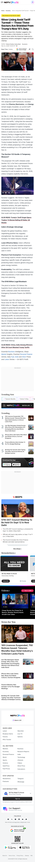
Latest (7, 359)
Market (3, 354)
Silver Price (21, 766)
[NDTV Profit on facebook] (8, 819)
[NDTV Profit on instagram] (15, 819)
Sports (5, 760)
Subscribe (5, 581)
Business (11, 352)
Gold (16, 357)
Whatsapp (21, 782)
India (19, 754)
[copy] (33, 49)
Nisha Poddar (10, 44)
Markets (5, 749)
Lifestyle (20, 760)
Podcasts (6, 781)
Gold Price (6, 766)
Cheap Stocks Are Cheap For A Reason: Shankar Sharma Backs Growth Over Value (13, 612)
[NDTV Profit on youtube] (22, 819)
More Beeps (17, 548)
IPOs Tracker (7, 739)
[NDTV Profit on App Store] (24, 847)
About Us (5, 855)
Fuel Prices (6, 769)
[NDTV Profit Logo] (17, 715)
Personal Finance (26, 354)
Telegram (21, 778)
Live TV (20, 734)
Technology (21, 757)
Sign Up (17, 798)
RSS (31, 855)
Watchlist (21, 731)
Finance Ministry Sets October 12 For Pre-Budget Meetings (10, 686)
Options (20, 737)
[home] (11, 2)
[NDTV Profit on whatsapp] (26, 819)
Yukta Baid (17, 44)
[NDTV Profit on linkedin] (19, 819)
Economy (24, 44)
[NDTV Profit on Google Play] (10, 847)
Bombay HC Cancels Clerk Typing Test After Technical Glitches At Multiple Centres (11, 697)
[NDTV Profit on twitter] (11, 819)
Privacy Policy (20, 855)
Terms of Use (12, 855)
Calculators (21, 769)
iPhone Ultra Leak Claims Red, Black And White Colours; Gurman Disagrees (10, 675)
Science (5, 763)
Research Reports (23, 751)
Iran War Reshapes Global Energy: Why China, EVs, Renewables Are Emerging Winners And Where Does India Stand (10, 663)
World (4, 757)
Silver (24, 357)
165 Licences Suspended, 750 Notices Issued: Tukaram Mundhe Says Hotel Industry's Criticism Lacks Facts (17, 649)
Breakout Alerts (8, 734)
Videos (20, 763)
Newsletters (7, 778)
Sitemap (27, 855)
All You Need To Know (9, 573)
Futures (5, 737)
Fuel (12, 357)
